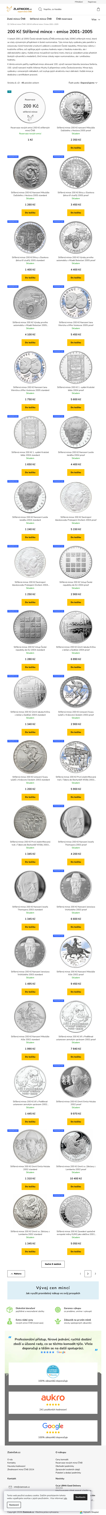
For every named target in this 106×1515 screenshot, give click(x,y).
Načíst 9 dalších (53, 1264)
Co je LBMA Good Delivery (68, 1486)
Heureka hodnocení (16, 1466)
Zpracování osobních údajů (68, 1469)
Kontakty (11, 1463)
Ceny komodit (62, 1460)
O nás (10, 1460)
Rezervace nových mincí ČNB (69, 1463)
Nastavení (14, 1504)
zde (65, 1498)
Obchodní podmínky (65, 1466)
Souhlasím (80, 1497)
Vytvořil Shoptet (91, 1512)
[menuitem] (16, 19)
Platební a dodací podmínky (68, 1473)
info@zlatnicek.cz (22, 1487)
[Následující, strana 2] (88, 1273)
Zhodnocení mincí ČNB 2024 (20, 1469)
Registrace (92, 2)
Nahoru (17, 1273)
